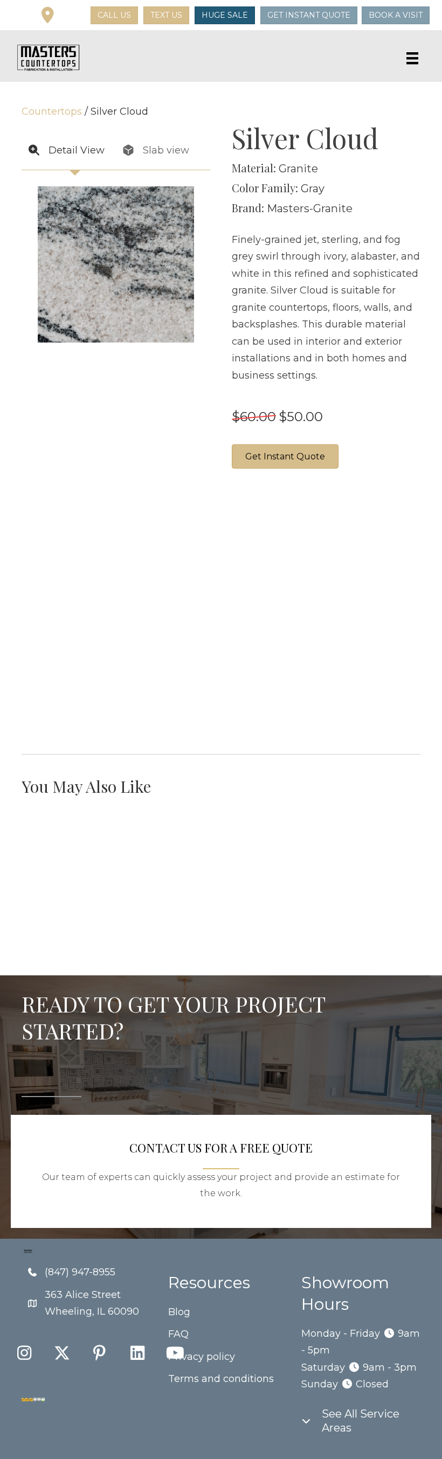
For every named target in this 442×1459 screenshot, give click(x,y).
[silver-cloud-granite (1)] (353, 530)
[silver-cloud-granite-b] (353, 611)
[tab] (69, 151)
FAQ (178, 1334)
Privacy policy (201, 1357)
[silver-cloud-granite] (272, 530)
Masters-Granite (310, 208)
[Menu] (412, 58)
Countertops (52, 111)
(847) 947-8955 (80, 1272)
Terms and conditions (221, 1379)
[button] (73, 15)
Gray (312, 188)
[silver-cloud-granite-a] (272, 611)
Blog (179, 1312)
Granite (298, 168)
